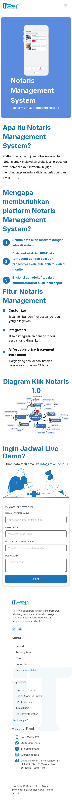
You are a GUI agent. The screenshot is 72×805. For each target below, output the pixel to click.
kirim (36, 579)
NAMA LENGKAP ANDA (17, 513)
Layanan (19, 682)
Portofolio (21, 664)
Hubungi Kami (23, 728)
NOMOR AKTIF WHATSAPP (19, 541)
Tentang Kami (23, 652)
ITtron (19, 658)
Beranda (20, 646)
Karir (18, 670)
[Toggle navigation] (66, 6)
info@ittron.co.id (52, 464)
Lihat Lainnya (19, 720)
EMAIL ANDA (12, 527)
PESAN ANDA (12, 555)
